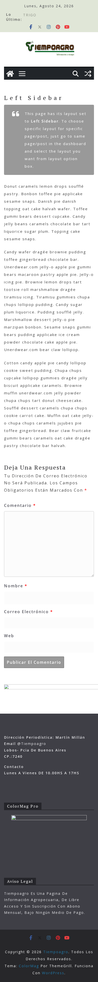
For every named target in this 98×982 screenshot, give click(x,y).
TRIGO (29, 16)
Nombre (15, 586)
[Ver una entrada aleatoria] (88, 74)
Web (9, 635)
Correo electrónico (28, 611)
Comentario (20, 505)
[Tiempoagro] (10, 74)
